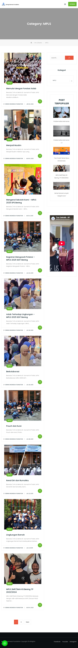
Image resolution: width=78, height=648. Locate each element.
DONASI (72, 4)
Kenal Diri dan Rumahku (17, 480)
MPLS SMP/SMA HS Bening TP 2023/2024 (61, 176)
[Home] (31, 43)
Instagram (73, 642)
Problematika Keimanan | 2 (61, 141)
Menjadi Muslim (13, 145)
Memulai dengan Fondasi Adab (21, 88)
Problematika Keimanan (61, 121)
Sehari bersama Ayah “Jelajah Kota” (61, 194)
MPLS (9, 83)
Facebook (57, 642)
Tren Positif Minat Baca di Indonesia (61, 159)
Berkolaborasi (12, 371)
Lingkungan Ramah (15, 534)
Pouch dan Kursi (13, 426)
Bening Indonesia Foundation (13, 104)
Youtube (65, 642)
